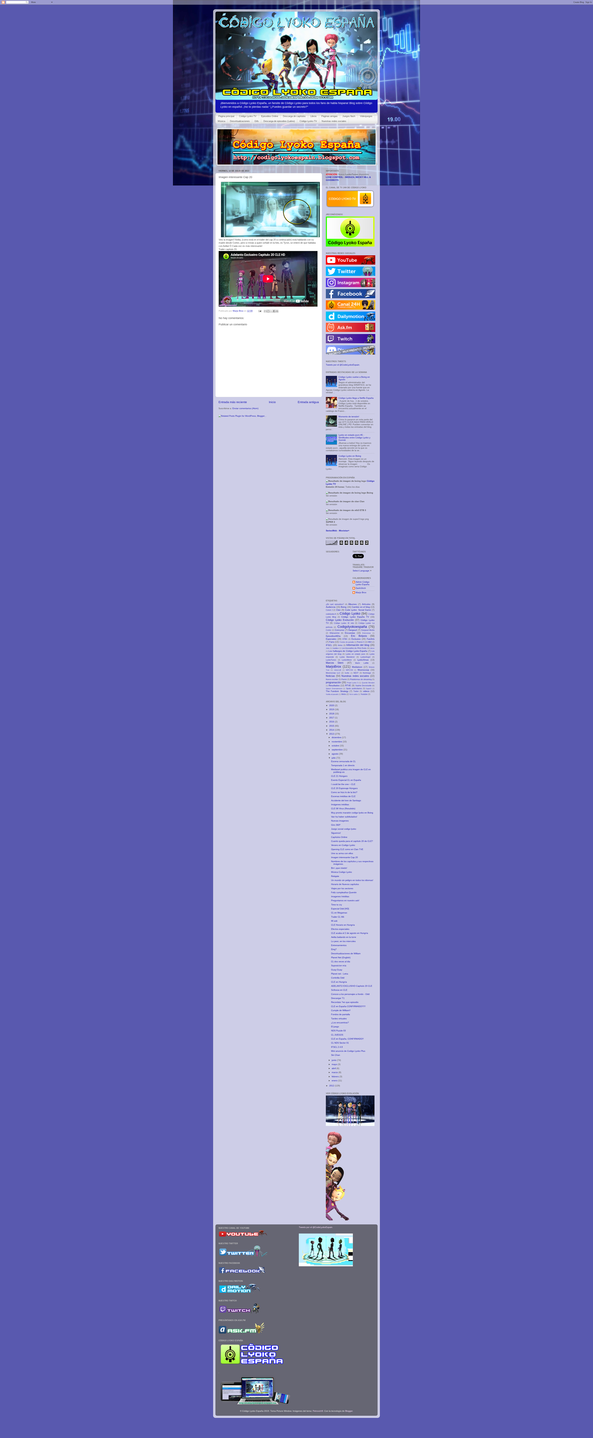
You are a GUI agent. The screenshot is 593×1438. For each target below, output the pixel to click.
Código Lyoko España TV (355, 617)
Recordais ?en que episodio (344, 1002)
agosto (335, 754)
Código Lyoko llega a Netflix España (356, 398)
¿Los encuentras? (340, 1022)
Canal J (329, 610)
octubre (336, 746)
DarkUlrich (361, 588)
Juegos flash (348, 116)
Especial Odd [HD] (340, 909)
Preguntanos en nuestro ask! (345, 900)
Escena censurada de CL (343, 761)
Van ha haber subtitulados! (344, 817)
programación (333, 682)
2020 (332, 705)
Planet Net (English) (341, 957)
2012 (332, 1086)
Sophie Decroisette (363, 686)
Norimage (367, 673)
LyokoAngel (365, 657)
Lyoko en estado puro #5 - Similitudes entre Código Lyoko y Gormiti (354, 437)
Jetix (327, 648)
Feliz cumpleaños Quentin (344, 892)
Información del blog (357, 645)
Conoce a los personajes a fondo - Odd (350, 994)
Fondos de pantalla (347, 642)
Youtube (364, 694)
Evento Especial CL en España (346, 780)
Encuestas (350, 633)
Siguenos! (336, 833)
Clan (338, 610)
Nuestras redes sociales (334, 121)
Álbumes (352, 604)
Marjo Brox (361, 592)
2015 (332, 726)
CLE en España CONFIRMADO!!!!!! (348, 1006)
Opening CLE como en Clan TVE (347, 849)
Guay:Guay (336, 970)
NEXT (355, 673)
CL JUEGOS (337, 1035)
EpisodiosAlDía (333, 636)
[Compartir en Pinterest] (277, 311)
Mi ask (334, 921)
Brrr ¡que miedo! (339, 868)
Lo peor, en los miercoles (343, 941)
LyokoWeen (347, 660)
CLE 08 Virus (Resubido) (343, 808)
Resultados (334, 685)
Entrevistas (366, 633)
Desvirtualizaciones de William (346, 953)
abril (334, 1068)
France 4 (360, 642)
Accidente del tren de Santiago (346, 800)
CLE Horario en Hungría (343, 925)
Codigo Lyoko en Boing (350, 456)
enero (335, 1080)
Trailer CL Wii (337, 917)
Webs (343, 694)
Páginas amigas (329, 116)
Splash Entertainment (334, 688)
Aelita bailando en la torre (343, 937)
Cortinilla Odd (337, 978)
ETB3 (345, 639)
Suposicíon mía (338, 965)
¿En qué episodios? (335, 604)
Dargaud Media (367, 630)
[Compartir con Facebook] (274, 311)
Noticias (330, 675)
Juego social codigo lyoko (343, 829)
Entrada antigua (308, 402)
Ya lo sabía (353, 694)
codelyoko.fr (331, 614)
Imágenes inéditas (340, 804)
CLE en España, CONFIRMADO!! (347, 1039)
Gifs (256, 121)
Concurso (339, 630)
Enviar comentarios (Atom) (245, 408)
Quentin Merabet (368, 683)
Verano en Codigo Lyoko (343, 845)
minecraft (337, 670)
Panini (344, 679)
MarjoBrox (333, 666)
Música (221, 121)
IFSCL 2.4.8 (337, 1047)
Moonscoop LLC (333, 673)
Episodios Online (269, 116)
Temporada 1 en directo (343, 765)
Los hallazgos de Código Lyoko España (347, 651)
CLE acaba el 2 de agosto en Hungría (349, 933)
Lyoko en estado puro (355, 654)
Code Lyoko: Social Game (358, 610)
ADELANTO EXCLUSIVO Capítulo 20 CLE (351, 986)
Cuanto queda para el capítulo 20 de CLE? (352, 841)
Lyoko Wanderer (347, 657)
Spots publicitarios (354, 688)
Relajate (335, 876)
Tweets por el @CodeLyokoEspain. (343, 365)
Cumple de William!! (341, 1010)
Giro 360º (335, 825)
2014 (332, 730)
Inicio (272, 402)
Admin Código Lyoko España (362, 583)
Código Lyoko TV (247, 116)
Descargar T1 (338, 998)
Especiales (331, 639)
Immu (340, 645)
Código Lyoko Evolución (340, 620)
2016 (332, 722)
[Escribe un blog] (268, 311)
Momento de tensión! (349, 416)
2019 (332, 709)
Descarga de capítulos (294, 116)
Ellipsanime (335, 633)
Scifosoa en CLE (339, 990)
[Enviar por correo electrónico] (265, 311)
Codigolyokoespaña (352, 627)
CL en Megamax (339, 913)
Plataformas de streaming (361, 679)
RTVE (348, 685)
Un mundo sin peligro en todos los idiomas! (352, 880)
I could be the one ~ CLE (343, 784)
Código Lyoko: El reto (344, 623)
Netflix (347, 673)
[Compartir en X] (271, 311)
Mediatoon (357, 667)
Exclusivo (356, 639)
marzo (335, 1072)
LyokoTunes (331, 660)
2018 (332, 714)
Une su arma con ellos (342, 853)
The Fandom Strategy (337, 691)
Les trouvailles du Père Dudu (354, 648)
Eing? (334, 949)
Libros (313, 116)
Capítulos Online (339, 837)
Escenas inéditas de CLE (343, 796)
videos (366, 691)
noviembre (337, 741)
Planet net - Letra (339, 974)
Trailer (356, 691)
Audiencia (330, 607)
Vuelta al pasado (332, 694)
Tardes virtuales (339, 1018)
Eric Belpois (359, 635)
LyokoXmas (363, 660)
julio (334, 758)
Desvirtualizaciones (240, 121)
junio (334, 1060)
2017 (332, 718)
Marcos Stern (334, 662)
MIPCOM (349, 670)
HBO (370, 642)
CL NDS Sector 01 (340, 1043)
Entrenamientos (339, 945)
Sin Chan (335, 1055)
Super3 (368, 688)
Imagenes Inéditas (340, 896)
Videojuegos (366, 116)
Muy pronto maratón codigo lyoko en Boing (352, 813)
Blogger (349, 1411)
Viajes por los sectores (342, 888)
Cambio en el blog (361, 607)
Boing (343, 607)
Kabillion (336, 648)
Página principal (226, 116)
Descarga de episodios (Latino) (279, 121)
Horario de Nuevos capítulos (345, 884)
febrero (335, 1076)
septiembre (337, 750)
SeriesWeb (331, 531)
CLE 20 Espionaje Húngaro (344, 788)
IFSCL (329, 645)
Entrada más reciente (233, 402)
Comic (328, 630)
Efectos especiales (340, 929)
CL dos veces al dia (340, 961)
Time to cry (336, 905)
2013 (332, 734)
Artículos (366, 604)
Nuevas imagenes (340, 821)
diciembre (337, 737)
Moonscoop (363, 670)
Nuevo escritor (332, 679)
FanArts (370, 639)
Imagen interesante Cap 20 (344, 857)
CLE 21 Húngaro (339, 776)
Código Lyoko (350, 613)
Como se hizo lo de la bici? (344, 792)
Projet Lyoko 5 (352, 683)
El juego (335, 1026)
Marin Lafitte (362, 663)
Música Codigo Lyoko (341, 872)
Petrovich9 (318, 1411)
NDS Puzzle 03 (338, 1031)
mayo (335, 1064)
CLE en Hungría (339, 982)
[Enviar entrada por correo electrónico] (259, 311)
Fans (331, 642)
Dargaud (352, 630)
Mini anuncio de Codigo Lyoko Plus (348, 1051)
